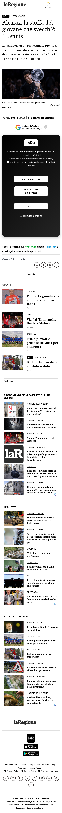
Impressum (35, 765)
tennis (22, 259)
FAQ (53, 765)
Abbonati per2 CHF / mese (31, 191)
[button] (6, 778)
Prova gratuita (31, 179)
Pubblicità (22, 768)
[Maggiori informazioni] (45, 127)
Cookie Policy (29, 771)
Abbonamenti (11, 765)
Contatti (45, 765)
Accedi (31, 206)
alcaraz (6, 259)
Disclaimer (23, 765)
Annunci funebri (35, 768)
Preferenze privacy (49, 771)
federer (14, 259)
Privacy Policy (12, 771)
